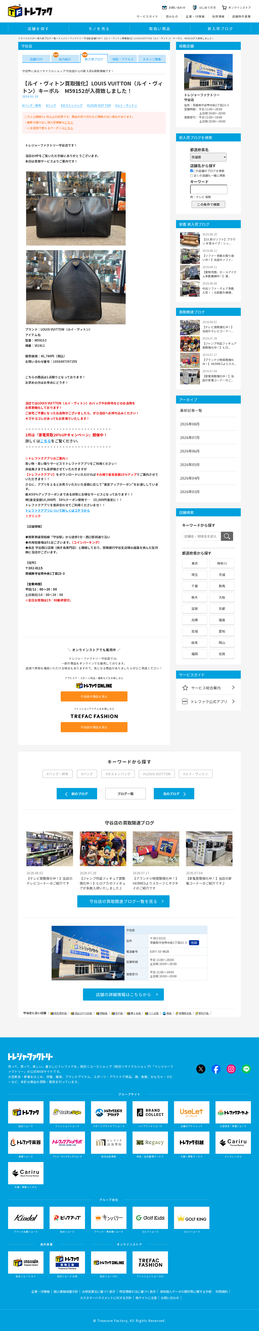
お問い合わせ (170, 1297)
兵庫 (194, 619)
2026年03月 (190, 491)
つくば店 (154, 1013)
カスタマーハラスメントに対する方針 (106, 1297)
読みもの (172, 16)
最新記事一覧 (191, 410)
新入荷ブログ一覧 (46, 38)
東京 (194, 563)
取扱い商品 (160, 28)
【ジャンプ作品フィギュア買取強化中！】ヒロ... (219, 345)
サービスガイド (147, 16)
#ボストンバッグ (72, 105)
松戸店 (119, 1013)
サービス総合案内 (206, 687)
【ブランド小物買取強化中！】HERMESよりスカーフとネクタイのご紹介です (156, 883)
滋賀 (194, 608)
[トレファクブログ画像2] (75, 324)
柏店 (169, 1013)
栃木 (194, 597)
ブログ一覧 (125, 793)
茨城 (222, 574)
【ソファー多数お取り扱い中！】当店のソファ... (218, 258)
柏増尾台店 (185, 1013)
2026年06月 (190, 451)
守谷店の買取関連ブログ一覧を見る (123, 901)
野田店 (104, 1013)
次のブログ (171, 793)
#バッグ (51, 105)
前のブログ (79, 793)
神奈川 (222, 563)
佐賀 (222, 653)
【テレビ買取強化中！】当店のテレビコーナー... (218, 329)
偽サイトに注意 (146, 1297)
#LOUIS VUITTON (99, 105)
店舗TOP (36, 59)
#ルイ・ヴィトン (126, 105)
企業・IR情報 (195, 16)
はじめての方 (207, 7)
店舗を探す (38, 28)
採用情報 (218, 16)
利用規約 (221, 1291)
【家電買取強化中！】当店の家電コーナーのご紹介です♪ (209, 881)
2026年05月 (190, 464)
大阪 (222, 597)
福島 (222, 619)
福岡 (194, 653)
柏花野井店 (60, 1013)
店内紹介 (65, 59)
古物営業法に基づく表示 (98, 1291)
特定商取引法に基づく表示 (137, 1291)
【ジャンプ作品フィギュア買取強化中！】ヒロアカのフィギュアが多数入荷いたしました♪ (103, 883)
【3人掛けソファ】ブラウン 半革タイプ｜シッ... (219, 241)
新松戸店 (204, 1013)
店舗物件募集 (241, 16)
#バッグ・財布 (31, 105)
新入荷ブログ (220, 28)
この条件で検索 (208, 204)
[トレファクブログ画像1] (75, 245)
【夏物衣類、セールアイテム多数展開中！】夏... (219, 274)
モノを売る (99, 28)
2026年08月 (190, 423)
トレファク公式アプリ (209, 701)
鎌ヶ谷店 (136, 1013)
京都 (222, 608)
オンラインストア (239, 7)
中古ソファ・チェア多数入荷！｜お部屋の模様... (218, 290)
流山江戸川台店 (84, 1013)
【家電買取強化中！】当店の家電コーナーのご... (218, 378)
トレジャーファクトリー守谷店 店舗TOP (79, 38)
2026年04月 (190, 478)
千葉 (194, 585)
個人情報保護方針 (66, 1291)
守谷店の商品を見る (94, 696)
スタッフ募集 (152, 59)
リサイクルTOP (26, 38)
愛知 (222, 631)
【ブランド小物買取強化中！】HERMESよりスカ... (219, 362)
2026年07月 (190, 437)
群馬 (222, 585)
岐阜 (194, 642)
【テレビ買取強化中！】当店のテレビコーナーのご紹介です (49, 881)
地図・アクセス (123, 59)
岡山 (222, 642)
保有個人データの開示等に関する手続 (185, 1291)
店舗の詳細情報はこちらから (123, 994)
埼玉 (194, 574)
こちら (69, 122)
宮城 (194, 631)
